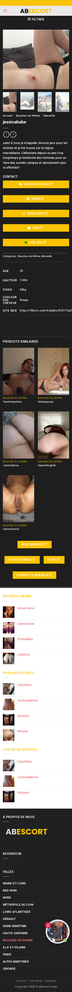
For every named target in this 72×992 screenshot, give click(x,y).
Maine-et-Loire (14, 883)
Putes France (20, 559)
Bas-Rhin (10, 890)
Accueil (7, 115)
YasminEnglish (47, 465)
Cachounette (11, 528)
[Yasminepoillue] (18, 371)
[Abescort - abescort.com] (36, 10)
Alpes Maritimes (16, 961)
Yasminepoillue (12, 401)
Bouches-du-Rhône (28, 115)
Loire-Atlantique (17, 912)
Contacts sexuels (33, 575)
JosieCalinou (11, 465)
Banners (50, 981)
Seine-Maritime (14, 926)
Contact (22, 981)
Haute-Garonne (15, 933)
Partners (36, 981)
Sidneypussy (45, 401)
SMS (36, 228)
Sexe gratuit (32, 544)
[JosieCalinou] (18, 434)
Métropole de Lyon (18, 904)
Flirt (52, 559)
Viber (36, 199)
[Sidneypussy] (53, 371)
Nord (7, 897)
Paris (7, 954)
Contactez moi (36, 184)
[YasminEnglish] (53, 434)
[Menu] (5, 10)
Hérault (9, 919)
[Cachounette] (18, 498)
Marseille (49, 115)
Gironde (9, 968)
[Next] (68, 103)
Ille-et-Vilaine (14, 947)
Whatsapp (35, 213)
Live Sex (35, 242)
